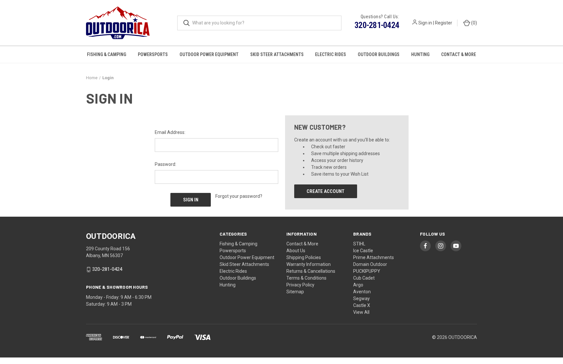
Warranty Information (308, 264)
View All (361, 312)
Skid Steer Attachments (277, 54)
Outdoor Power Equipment (209, 54)
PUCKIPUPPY (366, 271)
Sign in (425, 22)
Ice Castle (363, 250)
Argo (358, 284)
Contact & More (458, 54)
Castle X (361, 305)
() (473, 22)
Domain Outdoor (370, 264)
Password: (165, 164)
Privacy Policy (300, 284)
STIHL (359, 243)
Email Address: (170, 132)
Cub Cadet (364, 278)
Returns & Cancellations (310, 271)
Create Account (325, 191)
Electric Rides (330, 54)
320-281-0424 (376, 25)
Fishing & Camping (106, 54)
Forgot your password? (238, 196)
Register (443, 22)
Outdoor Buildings (378, 54)
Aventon (362, 291)
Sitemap (295, 291)
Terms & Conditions (306, 278)
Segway (361, 298)
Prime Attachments (373, 257)
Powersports (153, 54)
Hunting (420, 54)
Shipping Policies (303, 257)
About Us (295, 250)
